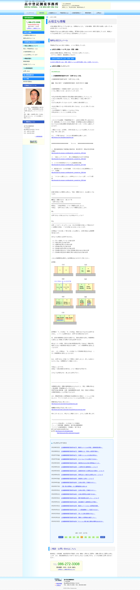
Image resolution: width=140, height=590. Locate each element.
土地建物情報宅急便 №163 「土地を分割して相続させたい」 (78, 490)
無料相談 (41, 13)
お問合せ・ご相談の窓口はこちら (66, 569)
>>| (97, 537)
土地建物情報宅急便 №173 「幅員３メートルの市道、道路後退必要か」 (82, 447)
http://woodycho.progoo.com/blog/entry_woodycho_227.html (68, 164)
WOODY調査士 (27, 81)
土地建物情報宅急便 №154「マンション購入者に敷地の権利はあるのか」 (82, 521)
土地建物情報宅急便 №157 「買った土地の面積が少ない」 (78, 513)
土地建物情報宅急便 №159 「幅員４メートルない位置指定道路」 (80, 506)
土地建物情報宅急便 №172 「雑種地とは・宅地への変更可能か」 (80, 451)
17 (74, 537)
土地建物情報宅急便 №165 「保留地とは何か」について (77, 478)
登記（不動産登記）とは (30, 48)
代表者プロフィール (29, 64)
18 (78, 537)
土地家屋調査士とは (29, 51)
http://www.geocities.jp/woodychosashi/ (68, 433)
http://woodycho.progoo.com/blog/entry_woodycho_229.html (68, 180)
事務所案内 (88, 13)
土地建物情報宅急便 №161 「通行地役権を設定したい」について (80, 498)
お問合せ (98, 13)
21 (89, 537)
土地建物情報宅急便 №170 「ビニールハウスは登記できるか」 (79, 459)
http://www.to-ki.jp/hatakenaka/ (64, 431)
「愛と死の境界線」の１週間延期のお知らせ (74, 486)
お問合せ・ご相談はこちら (34, 28)
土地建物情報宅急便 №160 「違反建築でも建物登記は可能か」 (79, 502)
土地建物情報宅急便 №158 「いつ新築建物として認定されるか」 (80, 509)
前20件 (61, 537)
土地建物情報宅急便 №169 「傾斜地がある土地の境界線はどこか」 (80, 463)
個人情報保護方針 (28, 75)
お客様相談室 (39, 136)
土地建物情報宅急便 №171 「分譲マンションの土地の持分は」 (79, 455)
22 (93, 537)
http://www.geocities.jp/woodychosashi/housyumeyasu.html (68, 409)
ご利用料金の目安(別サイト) (31, 42)
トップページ (30, 13)
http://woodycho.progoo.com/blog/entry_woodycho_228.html (68, 172)
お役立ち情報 (27, 32)
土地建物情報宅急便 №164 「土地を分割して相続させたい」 (78, 482)
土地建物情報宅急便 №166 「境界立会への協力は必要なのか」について (82, 474)
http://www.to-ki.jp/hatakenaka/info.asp (62, 137)
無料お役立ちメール (29, 38)
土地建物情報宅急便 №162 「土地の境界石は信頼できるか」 (78, 494)
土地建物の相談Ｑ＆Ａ (29, 35)
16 (70, 537)
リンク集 (26, 78)
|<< (66, 537)
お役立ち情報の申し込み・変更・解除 (63, 58)
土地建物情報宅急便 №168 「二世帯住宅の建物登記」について (79, 467)
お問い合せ (26, 71)
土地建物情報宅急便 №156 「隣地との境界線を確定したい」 (79, 517)
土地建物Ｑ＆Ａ (52, 13)
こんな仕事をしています (30, 54)
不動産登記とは (64, 13)
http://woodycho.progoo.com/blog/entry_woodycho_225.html (68, 153)
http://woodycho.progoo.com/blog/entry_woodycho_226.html (68, 159)
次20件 (102, 537)
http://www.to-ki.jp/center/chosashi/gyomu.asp (64, 404)
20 (85, 537)
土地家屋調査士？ (76, 13)
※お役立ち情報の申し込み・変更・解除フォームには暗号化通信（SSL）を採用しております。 (74, 62)
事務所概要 (26, 61)
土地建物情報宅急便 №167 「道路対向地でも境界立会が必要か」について (82, 470)
